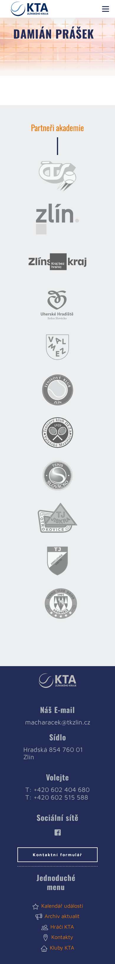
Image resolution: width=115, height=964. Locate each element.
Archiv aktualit (62, 916)
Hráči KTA (62, 926)
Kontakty (62, 937)
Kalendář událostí (62, 905)
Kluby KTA (62, 947)
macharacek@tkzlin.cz (57, 722)
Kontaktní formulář (57, 854)
